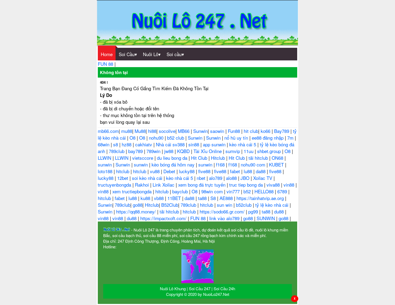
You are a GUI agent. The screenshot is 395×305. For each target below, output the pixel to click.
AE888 (227, 198)
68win (104, 144)
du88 (279, 211)
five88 (205, 171)
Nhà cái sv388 (171, 144)
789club (117, 151)
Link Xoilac (164, 184)
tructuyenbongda (115, 184)
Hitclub (218, 157)
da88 (261, 171)
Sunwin (200, 131)
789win (154, 151)
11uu (249, 151)
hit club (251, 131)
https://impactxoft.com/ (164, 218)
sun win (225, 204)
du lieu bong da (173, 157)
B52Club (169, 204)
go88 (137, 204)
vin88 (289, 184)
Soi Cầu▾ (128, 54)
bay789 (136, 151)
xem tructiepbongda (132, 191)
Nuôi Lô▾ (152, 54)
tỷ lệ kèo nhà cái (272, 204)
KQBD (184, 151)
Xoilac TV (263, 178)
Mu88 (140, 131)
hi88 (152, 131)
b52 (247, 191)
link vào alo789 (225, 218)
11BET (174, 198)
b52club (244, 204)
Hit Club (200, 157)
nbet (202, 178)
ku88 (146, 198)
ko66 (266, 131)
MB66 (184, 131)
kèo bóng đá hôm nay (174, 164)
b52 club (176, 137)
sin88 (194, 144)
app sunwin (215, 144)
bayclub (180, 191)
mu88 (126, 131)
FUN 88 (106, 63)
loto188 (106, 171)
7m (291, 137)
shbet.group (269, 151)
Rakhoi (142, 184)
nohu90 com (254, 164)
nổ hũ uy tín (236, 137)
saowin (217, 131)
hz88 (127, 144)
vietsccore (143, 157)
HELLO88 (264, 191)
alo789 (216, 178)
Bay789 (282, 131)
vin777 (234, 191)
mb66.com (108, 131)
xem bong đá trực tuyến (202, 184)
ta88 (203, 198)
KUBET (277, 164)
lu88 (248, 171)
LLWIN (105, 157)
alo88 (232, 178)
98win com (212, 191)
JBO (245, 178)
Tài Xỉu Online (208, 151)
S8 (213, 198)
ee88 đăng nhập (268, 137)
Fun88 (234, 131)
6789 (282, 191)
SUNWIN (266, 218)
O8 (133, 137)
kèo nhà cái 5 (243, 144)
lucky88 (187, 171)
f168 (221, 164)
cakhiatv (144, 144)
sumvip (233, 151)
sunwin (105, 164)
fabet (235, 171)
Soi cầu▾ (175, 54)
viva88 (274, 184)
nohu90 (157, 137)
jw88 (169, 151)
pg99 (253, 211)
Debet (170, 171)
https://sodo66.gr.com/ (223, 211)
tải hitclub (259, 157)
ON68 (278, 157)
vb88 (159, 198)
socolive (167, 131)
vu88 (155, 171)
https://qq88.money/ (136, 211)
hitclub (123, 171)
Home (107, 54)
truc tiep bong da (246, 184)
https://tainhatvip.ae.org (260, 198)
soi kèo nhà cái (148, 178)
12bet (123, 178)
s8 (116, 144)
